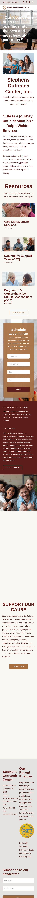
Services (18, 248)
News (18, 213)
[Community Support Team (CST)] (18, 244)
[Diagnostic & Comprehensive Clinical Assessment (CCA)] (18, 279)
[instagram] (26, 2)
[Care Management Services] (18, 210)
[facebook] (23, 2)
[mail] (33, 2)
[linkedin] (30, 2)
